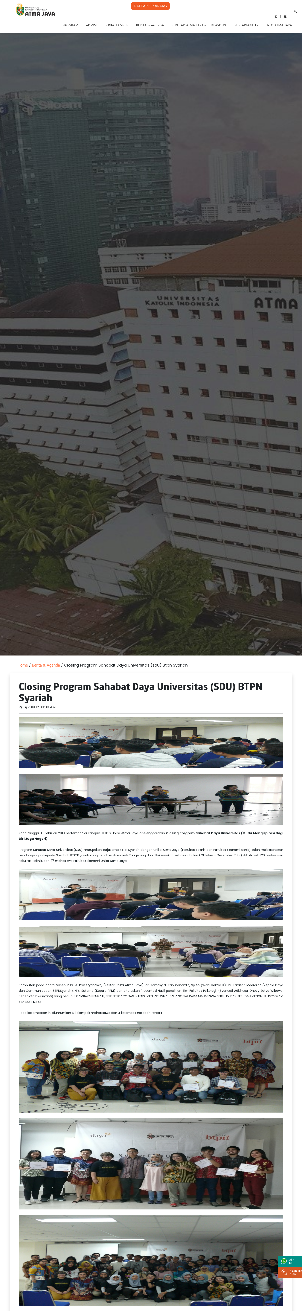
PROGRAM (70, 25)
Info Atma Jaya (279, 25)
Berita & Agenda (150, 25)
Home (23, 666)
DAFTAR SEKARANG (150, 5)
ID (276, 16)
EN (285, 16)
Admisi (91, 25)
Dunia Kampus (116, 25)
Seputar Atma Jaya (188, 25)
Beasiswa (219, 25)
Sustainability (247, 25)
